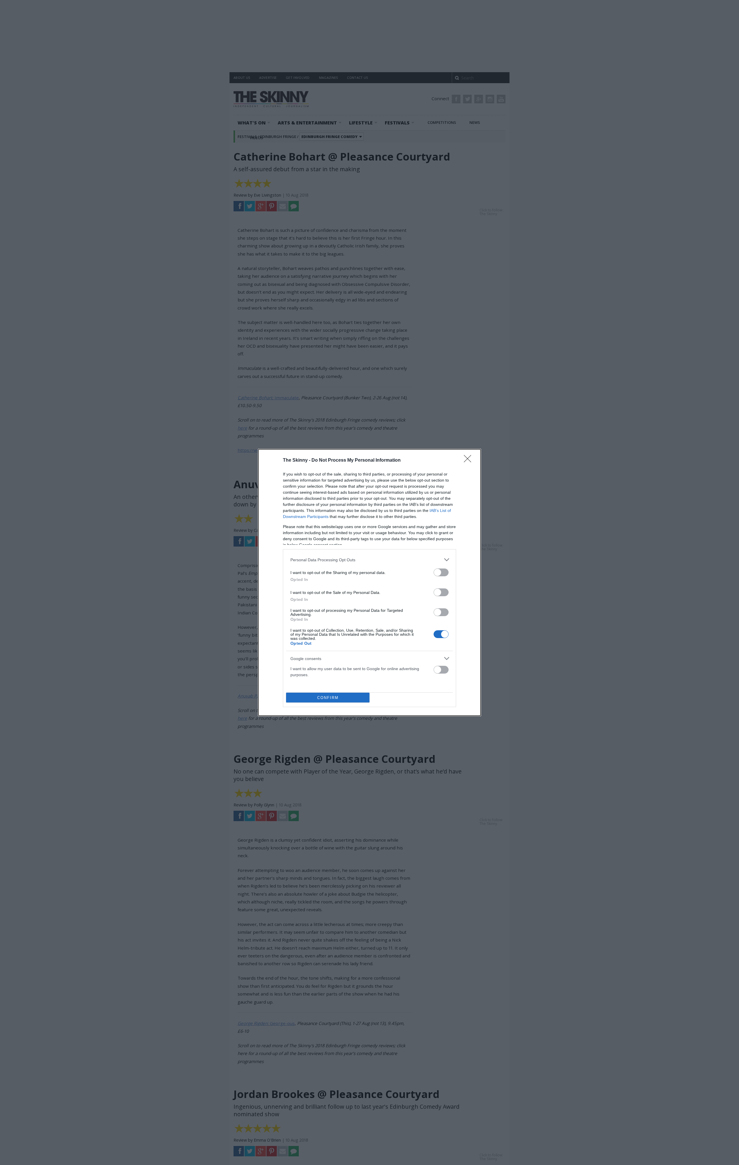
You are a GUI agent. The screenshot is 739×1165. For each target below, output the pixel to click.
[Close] (469, 460)
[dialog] (369, 582)
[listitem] (369, 560)
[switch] (441, 572)
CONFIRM (328, 698)
